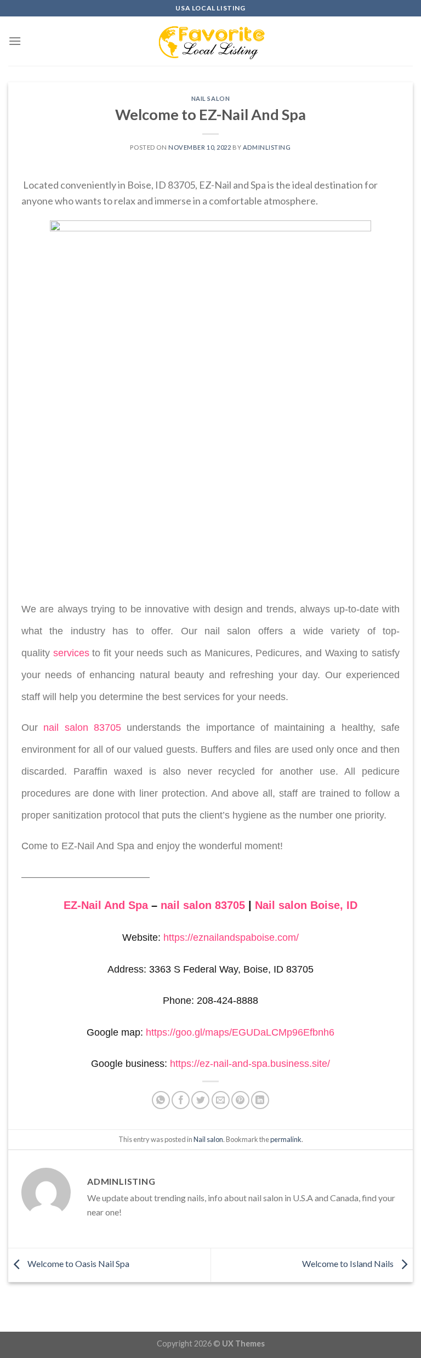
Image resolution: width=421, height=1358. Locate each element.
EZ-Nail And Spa (106, 905)
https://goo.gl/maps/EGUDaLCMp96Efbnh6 (240, 1032)
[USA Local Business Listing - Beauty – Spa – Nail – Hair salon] (210, 41)
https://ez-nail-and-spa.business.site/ (250, 1063)
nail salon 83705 (82, 727)
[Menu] (14, 40)
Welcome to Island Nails (348, 1263)
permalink (285, 1139)
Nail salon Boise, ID (306, 905)
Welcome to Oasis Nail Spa (77, 1263)
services (71, 652)
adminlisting (267, 147)
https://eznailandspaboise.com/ (231, 937)
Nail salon (210, 98)
